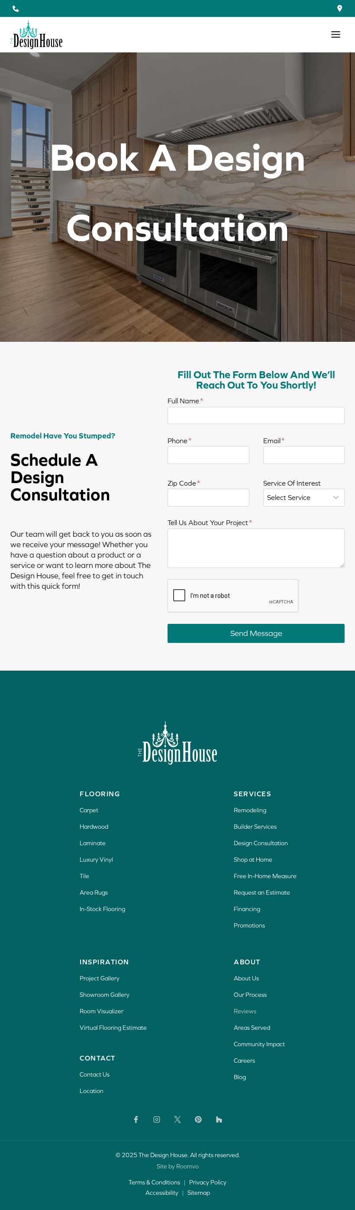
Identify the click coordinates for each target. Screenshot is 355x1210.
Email (273, 440)
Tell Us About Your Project (210, 522)
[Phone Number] (15, 8)
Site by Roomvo (178, 1166)
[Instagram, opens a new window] (156, 1119)
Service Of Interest (292, 483)
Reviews (245, 1011)
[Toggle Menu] (336, 34)
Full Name (185, 401)
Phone (179, 440)
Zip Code (184, 483)
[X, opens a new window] (177, 1119)
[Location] (340, 8)
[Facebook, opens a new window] (135, 1119)
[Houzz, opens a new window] (219, 1119)
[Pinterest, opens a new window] (198, 1119)
